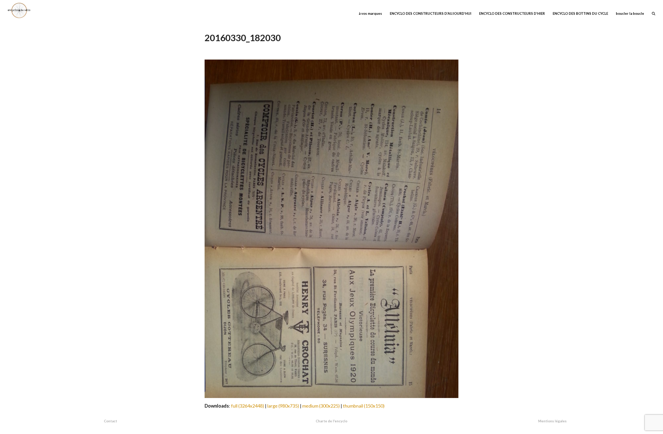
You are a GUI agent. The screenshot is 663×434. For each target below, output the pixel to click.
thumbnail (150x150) (364, 406)
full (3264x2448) (247, 406)
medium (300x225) (321, 406)
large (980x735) (283, 406)
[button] (653, 12)
